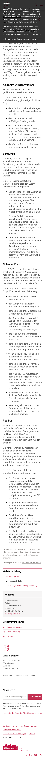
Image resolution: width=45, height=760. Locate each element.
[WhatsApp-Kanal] (41, 754)
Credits (32, 733)
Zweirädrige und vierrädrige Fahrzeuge (22, 585)
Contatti (6, 726)
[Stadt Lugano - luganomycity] (26, 755)
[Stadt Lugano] (6, 650)
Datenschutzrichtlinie (12, 730)
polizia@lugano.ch (12, 613)
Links (15, 726)
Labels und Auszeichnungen (14, 733)
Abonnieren (36, 696)
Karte (5, 671)
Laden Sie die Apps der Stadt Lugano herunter (22, 713)
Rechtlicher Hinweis (28, 726)
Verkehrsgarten (12, 576)
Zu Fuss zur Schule (14, 581)
